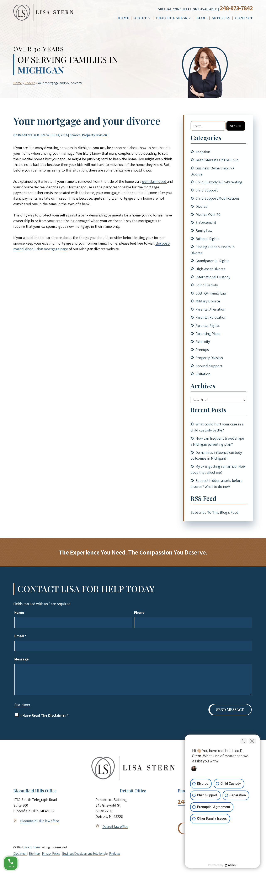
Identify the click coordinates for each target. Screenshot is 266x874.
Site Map (34, 853)
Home (123, 18)
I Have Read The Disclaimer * (45, 715)
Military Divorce (208, 301)
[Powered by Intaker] (230, 865)
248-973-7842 (236, 8)
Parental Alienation (210, 309)
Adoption (203, 151)
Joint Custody (207, 285)
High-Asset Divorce (210, 268)
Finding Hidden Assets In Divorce (213, 249)
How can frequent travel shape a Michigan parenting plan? (217, 441)
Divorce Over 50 (208, 214)
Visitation (203, 374)
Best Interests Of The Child (217, 160)
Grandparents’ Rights (212, 260)
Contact (244, 18)
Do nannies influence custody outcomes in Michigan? (216, 455)
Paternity (203, 341)
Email (20, 635)
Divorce (75, 135)
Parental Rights (208, 325)
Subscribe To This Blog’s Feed (214, 512)
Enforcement (206, 222)
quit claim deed (154, 181)
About (140, 18)
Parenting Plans (208, 333)
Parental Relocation (211, 317)
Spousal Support (209, 365)
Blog (201, 18)
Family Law (204, 230)
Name (19, 612)
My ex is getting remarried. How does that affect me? (218, 469)
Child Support (207, 190)
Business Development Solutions (83, 853)
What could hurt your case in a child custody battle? (217, 427)
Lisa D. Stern (40, 135)
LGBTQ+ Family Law (211, 293)
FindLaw (114, 853)
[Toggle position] (243, 741)
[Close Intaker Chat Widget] (252, 741)
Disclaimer (22, 704)
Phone (139, 612)
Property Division (94, 135)
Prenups (202, 349)
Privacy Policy (51, 853)
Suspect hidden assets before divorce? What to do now (216, 483)
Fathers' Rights (207, 238)
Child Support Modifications (218, 198)
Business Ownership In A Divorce (212, 171)
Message (21, 659)
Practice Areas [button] (171, 18)
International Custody (213, 277)
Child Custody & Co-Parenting (219, 182)
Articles (221, 18)
